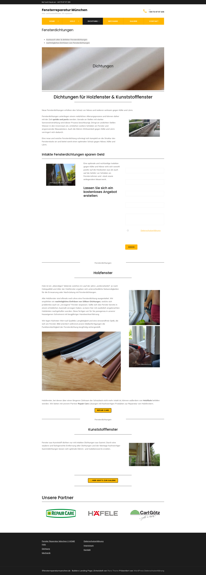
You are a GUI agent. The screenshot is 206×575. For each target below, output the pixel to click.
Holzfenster (89, 27)
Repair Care (69, 27)
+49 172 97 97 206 (63, 2)
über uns (47, 27)
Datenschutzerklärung (151, 230)
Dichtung (93, 21)
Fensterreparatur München (64, 10)
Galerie (133, 21)
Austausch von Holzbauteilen (70, 33)
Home (52, 21)
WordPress (139, 570)
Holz (72, 21)
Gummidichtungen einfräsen (72, 41)
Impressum (89, 545)
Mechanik (113, 21)
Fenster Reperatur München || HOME (58, 541)
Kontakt (153, 21)
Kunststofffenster (92, 32)
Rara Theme (113, 570)
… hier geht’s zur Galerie (103, 480)
